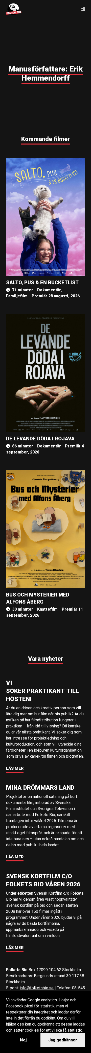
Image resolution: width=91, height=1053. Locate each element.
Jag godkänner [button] (62, 1040)
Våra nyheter (45, 658)
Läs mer (15, 768)
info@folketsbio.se (37, 988)
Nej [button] (23, 1040)
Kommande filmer (45, 139)
